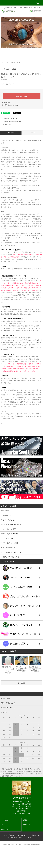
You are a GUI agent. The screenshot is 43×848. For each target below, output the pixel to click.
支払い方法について (14, 835)
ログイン (3, 824)
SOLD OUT (21, 96)
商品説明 (11, 133)
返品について (6, 102)
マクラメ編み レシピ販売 (13, 62)
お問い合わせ (4, 829)
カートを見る (26, 824)
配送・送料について (26, 835)
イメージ (32, 133)
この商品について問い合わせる (12, 121)
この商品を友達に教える (10, 118)
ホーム (4, 62)
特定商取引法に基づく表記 (10, 105)
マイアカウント (5, 820)
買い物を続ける (7, 124)
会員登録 (25, 820)
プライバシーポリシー (28, 837)
